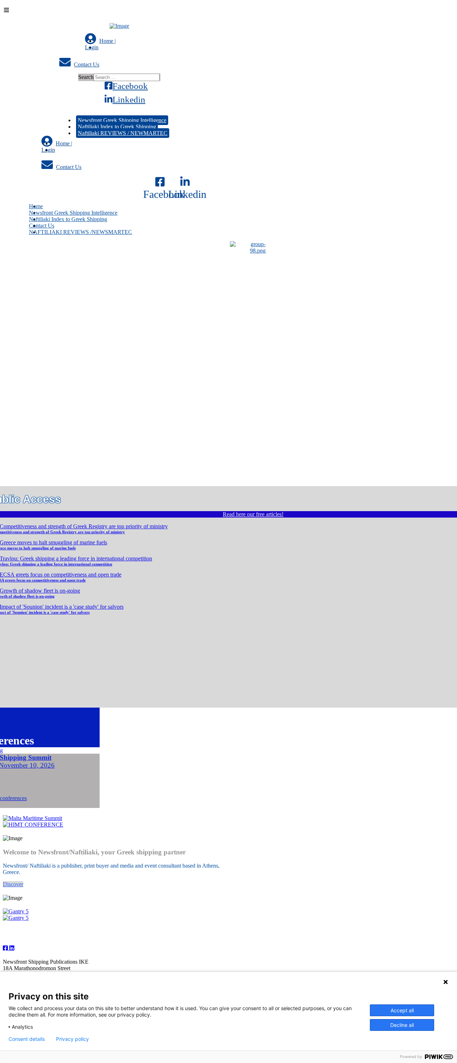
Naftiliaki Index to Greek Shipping (117, 127)
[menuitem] (100, 41)
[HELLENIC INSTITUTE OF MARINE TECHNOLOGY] (33, 825)
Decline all (402, 1025)
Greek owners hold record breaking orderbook (116, 278)
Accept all (402, 1010)
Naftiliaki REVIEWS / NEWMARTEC (122, 133)
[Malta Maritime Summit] (32, 818)
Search (86, 77)
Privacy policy (72, 1039)
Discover (13, 884)
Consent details (27, 1039)
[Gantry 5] (16, 911)
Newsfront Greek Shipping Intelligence (122, 120)
